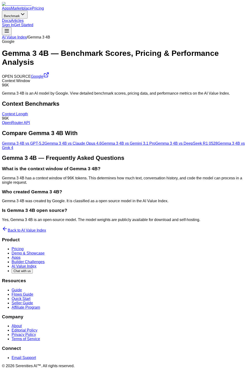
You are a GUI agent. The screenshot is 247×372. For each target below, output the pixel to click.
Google (37, 76)
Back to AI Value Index (27, 230)
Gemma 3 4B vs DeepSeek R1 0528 (186, 143)
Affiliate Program (26, 307)
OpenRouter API (16, 123)
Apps (6, 8)
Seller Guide (22, 303)
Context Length (15, 114)
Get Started (23, 25)
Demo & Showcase (28, 253)
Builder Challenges (28, 262)
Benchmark (12, 16)
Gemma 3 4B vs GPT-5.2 (23, 143)
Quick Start (21, 299)
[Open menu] (7, 31)
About (17, 326)
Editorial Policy (24, 330)
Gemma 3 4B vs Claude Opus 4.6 (73, 143)
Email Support (24, 358)
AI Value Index (14, 37)
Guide (17, 290)
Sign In (8, 25)
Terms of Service (26, 339)
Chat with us (22, 271)
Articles (17, 21)
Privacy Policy (24, 335)
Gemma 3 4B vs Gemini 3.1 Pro (128, 143)
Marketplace (21, 8)
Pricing (38, 8)
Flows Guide (22, 294)
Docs (6, 21)
